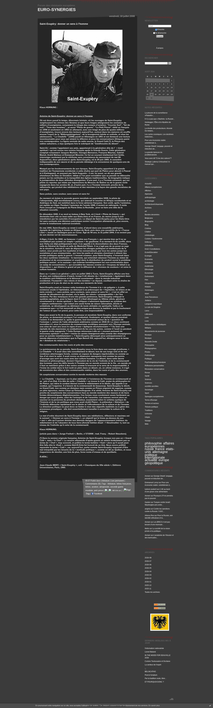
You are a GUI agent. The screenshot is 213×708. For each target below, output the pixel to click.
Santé (147, 376)
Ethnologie (149, 269)
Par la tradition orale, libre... (155, 678)
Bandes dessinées (152, 214)
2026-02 (148, 578)
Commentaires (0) (92, 484)
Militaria (148, 328)
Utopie (147, 417)
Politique (148, 359)
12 (160, 87)
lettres (88, 487)
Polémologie (150, 355)
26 (160, 94)
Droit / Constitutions (152, 249)
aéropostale (104, 487)
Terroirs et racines (152, 403)
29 (172, 94)
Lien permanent (117, 481)
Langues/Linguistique (153, 304)
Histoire (148, 287)
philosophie (153, 443)
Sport (147, 393)
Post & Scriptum (151, 675)
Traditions (149, 410)
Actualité (148, 184)
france (160, 449)
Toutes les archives (152, 592)
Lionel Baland (150, 652)
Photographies (150, 348)
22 (172, 91)
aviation (95, 487)
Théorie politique (151, 407)
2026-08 (148, 558)
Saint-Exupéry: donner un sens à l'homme (64, 24)
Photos (147, 352)
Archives (148, 208)
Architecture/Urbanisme (154, 204)
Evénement (149, 276)
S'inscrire (160, 29)
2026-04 (148, 571)
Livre (147, 317)
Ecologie (148, 256)
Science (148, 379)
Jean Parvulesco (151, 297)
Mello (147, 528)
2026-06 (148, 565)
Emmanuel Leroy (151, 482)
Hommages (149, 290)
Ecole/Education (151, 252)
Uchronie (148, 414)
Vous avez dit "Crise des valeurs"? (158, 158)
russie (149, 449)
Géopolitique (150, 283)
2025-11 (148, 589)
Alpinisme (149, 194)
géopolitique (154, 463)
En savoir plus (154, 706)
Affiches (148, 191)
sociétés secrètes (151, 386)
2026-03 (148, 575)
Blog (146, 225)
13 (164, 87)
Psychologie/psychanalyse (155, 362)
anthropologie (150, 197)
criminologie (149, 235)
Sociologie (149, 390)
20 (164, 91)
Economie (149, 259)
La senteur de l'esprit (153, 665)
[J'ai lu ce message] (210, 705)
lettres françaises (124, 484)
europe (164, 460)
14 (168, 87)
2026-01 (148, 582)
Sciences (148, 383)
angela (147, 509)
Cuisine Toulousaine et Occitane (157, 661)
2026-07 (148, 561)
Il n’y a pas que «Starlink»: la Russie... (160, 119)
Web (146, 424)
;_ (145, 668)
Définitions (149, 245)
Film (146, 280)
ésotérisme (149, 266)
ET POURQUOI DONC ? (154, 682)
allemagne (160, 452)
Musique (148, 335)
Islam (147, 293)
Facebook (97, 494)
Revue (147, 372)
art (146, 211)
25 (156, 94)
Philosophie (149, 345)
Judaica (148, 300)
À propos (159, 48)
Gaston (147, 502)
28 (168, 94)
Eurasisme (149, 273)
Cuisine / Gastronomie (153, 239)
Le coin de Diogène (152, 307)
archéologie (149, 201)
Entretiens (149, 263)
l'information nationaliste (154, 648)
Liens (147, 311)
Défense (148, 242)
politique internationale (155, 456)
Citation (148, 232)
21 (168, 91)
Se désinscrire (160, 33)
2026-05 (148, 568)
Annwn (147, 476)
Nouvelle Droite (151, 342)
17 (152, 91)
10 (152, 87)
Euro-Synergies (57, 9)
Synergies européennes (154, 396)
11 (155, 87)
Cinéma (148, 228)
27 (164, 94)
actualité (151, 460)
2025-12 (148, 585)
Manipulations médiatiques (155, 324)
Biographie (149, 221)
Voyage (148, 421)
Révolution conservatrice (154, 369)
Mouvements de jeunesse (155, 331)
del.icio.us (116, 490)
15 (172, 87)
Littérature (149, 314)
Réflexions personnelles (154, 365)
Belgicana (149, 218)
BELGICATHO (150, 671)
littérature (111, 484)
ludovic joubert (150, 489)
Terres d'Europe (151, 400)
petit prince (98, 490)
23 (148, 94)
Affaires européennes (153, 187)
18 (156, 91)
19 (160, 91)
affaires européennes (159, 444)
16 (148, 91)
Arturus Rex (149, 515)
